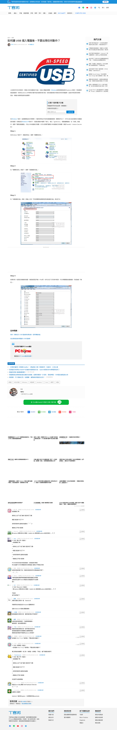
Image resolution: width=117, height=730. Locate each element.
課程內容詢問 (99, 717)
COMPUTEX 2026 (80, 13)
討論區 (50, 13)
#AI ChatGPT (62, 13)
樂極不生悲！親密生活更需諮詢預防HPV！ (18, 459)
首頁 (9, 37)
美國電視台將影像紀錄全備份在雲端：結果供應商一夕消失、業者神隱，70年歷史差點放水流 (38, 375)
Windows (54, 90)
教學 (36, 13)
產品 (15, 13)
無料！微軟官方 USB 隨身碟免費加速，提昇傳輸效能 (25, 334)
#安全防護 (16, 382)
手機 (20, 13)
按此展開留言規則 (26, 703)
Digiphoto (82, 720)
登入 (103, 7)
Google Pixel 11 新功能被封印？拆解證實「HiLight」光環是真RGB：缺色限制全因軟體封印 (98, 91)
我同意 (105, 1)
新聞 (9, 13)
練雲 (15, 619)
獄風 (15, 598)
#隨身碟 (32, 382)
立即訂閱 (70, 112)
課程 (55, 13)
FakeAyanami (17, 655)
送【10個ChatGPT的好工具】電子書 (43, 402)
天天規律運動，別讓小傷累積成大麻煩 (43, 502)
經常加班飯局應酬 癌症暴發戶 (15, 502)
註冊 (107, 7)
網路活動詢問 (99, 720)
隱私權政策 (79, 1)
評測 (31, 13)
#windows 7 (40, 382)
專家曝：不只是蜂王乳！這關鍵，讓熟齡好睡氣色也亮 (26, 377)
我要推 (82, 510)
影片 (40, 13)
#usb (46, 382)
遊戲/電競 (26, 13)
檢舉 (40, 509)
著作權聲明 (67, 717)
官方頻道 (53, 412)
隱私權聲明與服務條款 (70, 714)
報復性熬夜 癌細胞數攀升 (17, 372)
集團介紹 (51, 714)
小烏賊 (15, 612)
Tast (15, 627)
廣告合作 (51, 717)
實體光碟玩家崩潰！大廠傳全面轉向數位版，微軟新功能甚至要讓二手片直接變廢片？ (98, 81)
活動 (44, 13)
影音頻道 (64, 412)
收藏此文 (32, 44)
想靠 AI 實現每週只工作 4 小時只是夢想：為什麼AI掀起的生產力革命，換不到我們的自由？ (98, 86)
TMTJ (12, 44)
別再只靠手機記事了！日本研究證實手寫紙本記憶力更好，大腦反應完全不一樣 (98, 44)
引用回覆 (37, 509)
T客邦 (81, 714)
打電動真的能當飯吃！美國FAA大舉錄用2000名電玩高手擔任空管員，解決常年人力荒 (98, 50)
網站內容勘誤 (99, 714)
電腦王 (81, 723)
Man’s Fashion (84, 717)
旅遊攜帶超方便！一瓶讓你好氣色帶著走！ (70, 437)
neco (15, 538)
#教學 (51, 382)
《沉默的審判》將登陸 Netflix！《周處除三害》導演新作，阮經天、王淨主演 (33, 367)
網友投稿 (97, 723)
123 (15, 585)
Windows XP (25, 121)
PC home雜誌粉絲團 (25, 356)
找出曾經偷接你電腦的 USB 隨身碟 (20, 338)
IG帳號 (74, 412)
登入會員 (23, 701)
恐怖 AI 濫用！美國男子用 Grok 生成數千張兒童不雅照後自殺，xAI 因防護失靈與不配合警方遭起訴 (46, 438)
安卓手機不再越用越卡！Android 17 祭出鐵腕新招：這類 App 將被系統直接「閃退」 (98, 55)
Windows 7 (15, 119)
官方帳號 (43, 412)
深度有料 (69, 13)
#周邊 (9, 382)
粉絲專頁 (33, 412)
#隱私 (57, 382)
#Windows (24, 382)
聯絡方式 (51, 720)
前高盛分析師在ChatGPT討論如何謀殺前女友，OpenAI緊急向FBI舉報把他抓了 (34, 369)
